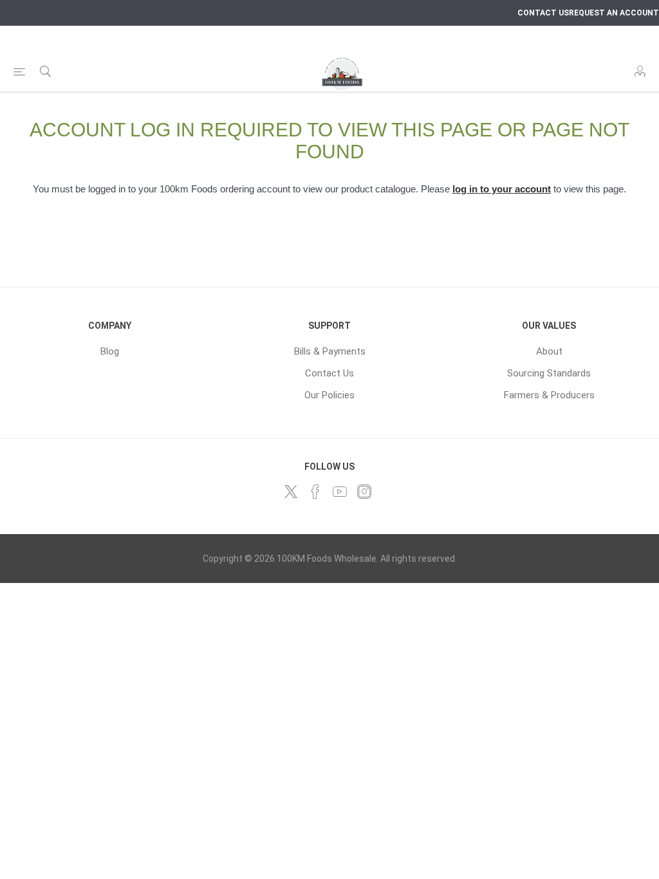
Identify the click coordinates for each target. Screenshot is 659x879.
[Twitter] (291, 491)
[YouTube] (340, 491)
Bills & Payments (330, 351)
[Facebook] (315, 491)
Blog (109, 351)
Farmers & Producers (549, 395)
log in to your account (501, 188)
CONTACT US (543, 12)
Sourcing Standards (549, 373)
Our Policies (329, 395)
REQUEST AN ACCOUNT (614, 12)
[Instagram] (364, 491)
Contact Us (329, 373)
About (549, 351)
